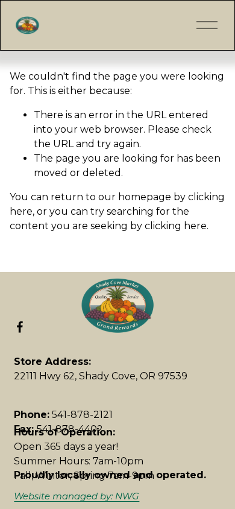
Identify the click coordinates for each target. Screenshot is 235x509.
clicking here (176, 226)
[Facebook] (20, 327)
